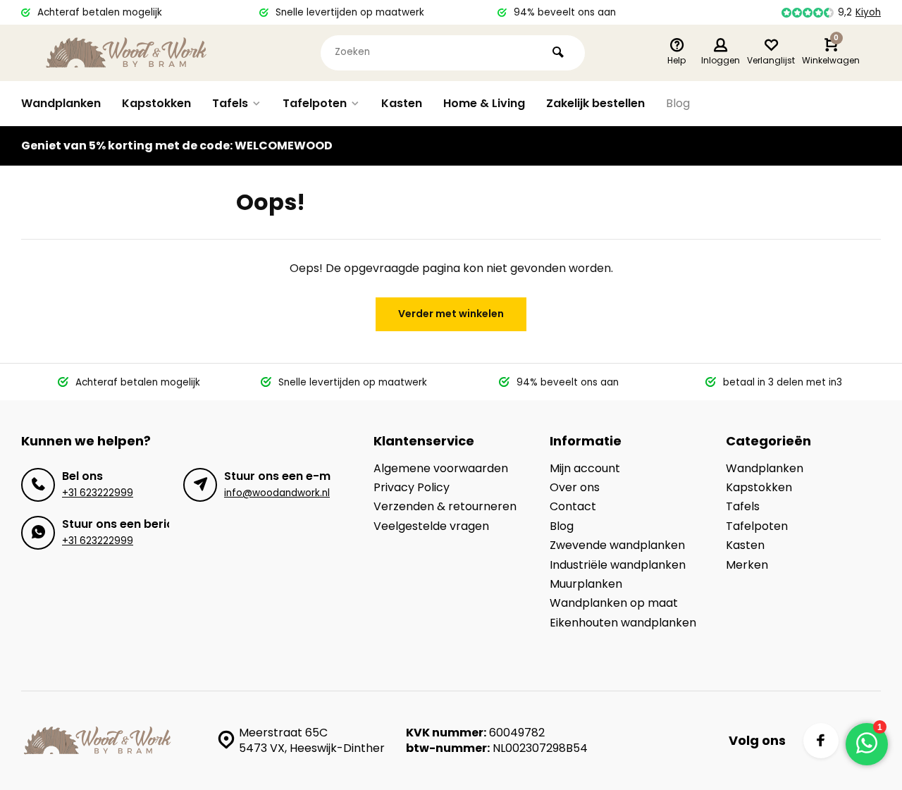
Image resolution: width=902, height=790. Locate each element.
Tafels (230, 103)
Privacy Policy (411, 487)
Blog (678, 103)
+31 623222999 (97, 493)
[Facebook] (821, 740)
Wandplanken (61, 103)
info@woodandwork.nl (277, 493)
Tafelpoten (315, 103)
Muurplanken (586, 584)
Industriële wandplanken (618, 565)
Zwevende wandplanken (617, 545)
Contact (573, 506)
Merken (747, 565)
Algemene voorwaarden (440, 468)
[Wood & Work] (126, 53)
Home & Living (484, 103)
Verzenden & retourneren (445, 506)
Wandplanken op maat (614, 603)
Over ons (575, 487)
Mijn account (585, 468)
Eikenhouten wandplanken (623, 623)
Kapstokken (156, 103)
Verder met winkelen (451, 314)
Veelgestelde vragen (431, 526)
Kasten (401, 103)
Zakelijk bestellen (595, 103)
